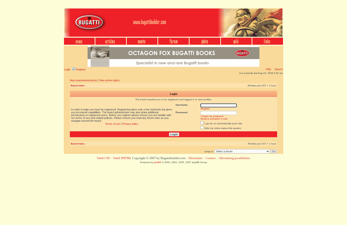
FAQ (268, 69)
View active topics (109, 80)
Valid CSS (103, 158)
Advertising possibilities (234, 158)
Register (80, 69)
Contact (211, 158)
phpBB (157, 162)
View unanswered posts (83, 80)
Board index (78, 85)
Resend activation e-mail (214, 118)
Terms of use (112, 123)
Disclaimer (195, 158)
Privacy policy (130, 123)
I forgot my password (212, 116)
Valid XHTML (122, 158)
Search (278, 69)
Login (67, 69)
